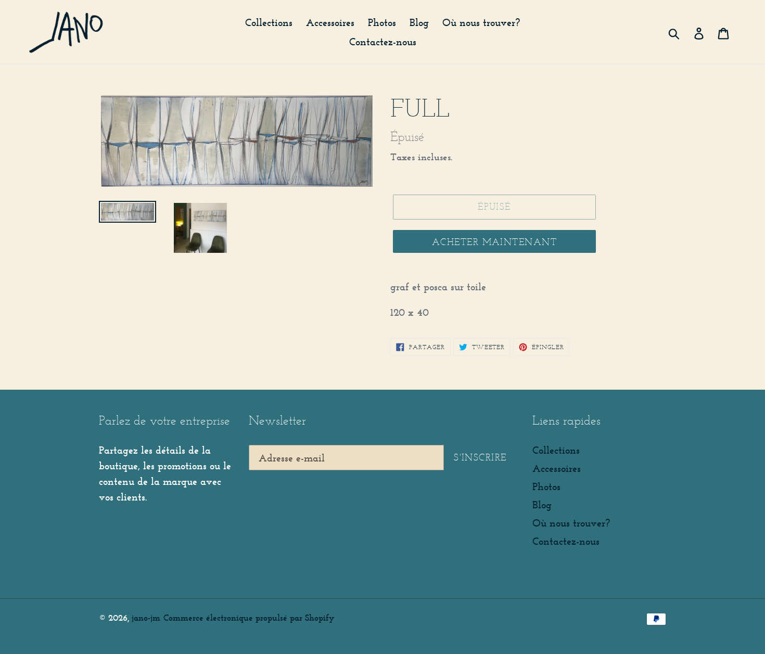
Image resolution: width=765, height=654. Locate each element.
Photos (546, 486)
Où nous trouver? (571, 523)
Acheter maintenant (494, 242)
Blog (542, 504)
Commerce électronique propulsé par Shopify (248, 617)
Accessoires (556, 468)
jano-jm (146, 617)
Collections (556, 450)
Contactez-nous (566, 541)
